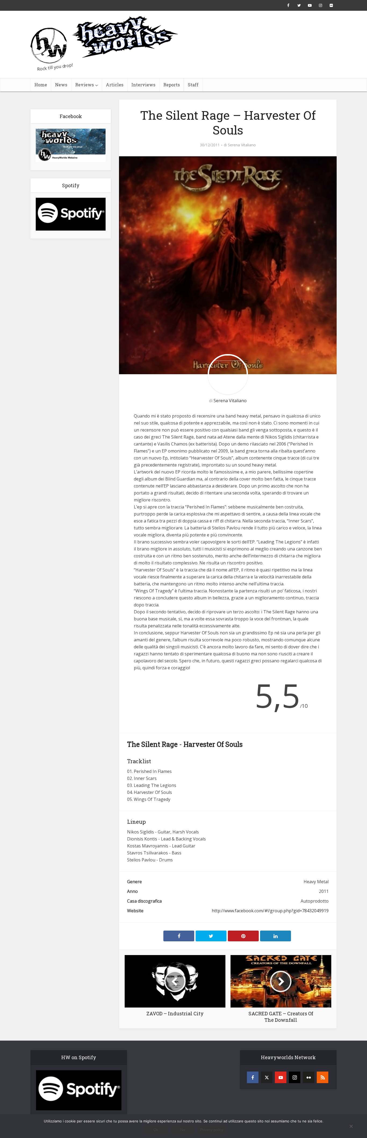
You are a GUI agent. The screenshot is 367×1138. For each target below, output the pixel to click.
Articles (114, 84)
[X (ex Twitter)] (266, 1077)
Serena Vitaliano (242, 145)
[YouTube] (280, 1077)
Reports (171, 84)
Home (40, 84)
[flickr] (308, 1077)
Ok (155, 1130)
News (61, 84)
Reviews (84, 84)
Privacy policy (211, 1130)
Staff (193, 84)
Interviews (143, 84)
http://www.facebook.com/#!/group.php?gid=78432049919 (270, 911)
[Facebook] (252, 1077)
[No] (351, 1126)
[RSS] (322, 1077)
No (182, 1130)
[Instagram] (294, 1077)
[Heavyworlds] (104, 39)
